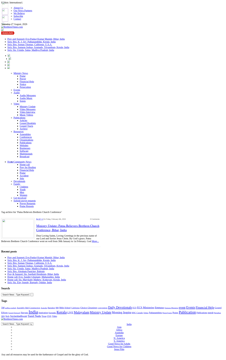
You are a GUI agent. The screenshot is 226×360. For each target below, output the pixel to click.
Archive (24, 128)
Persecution (25, 87)
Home (10, 161)
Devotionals (19, 181)
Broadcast (24, 156)
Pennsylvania (167, 313)
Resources (19, 131)
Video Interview (27, 112)
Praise (23, 76)
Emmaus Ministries (171, 308)
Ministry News (21, 73)
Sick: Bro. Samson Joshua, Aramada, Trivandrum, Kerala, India (38, 47)
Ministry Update (28, 106)
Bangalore (51, 308)
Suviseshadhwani (18, 316)
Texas (44, 316)
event (182, 307)
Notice (23, 84)
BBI (57, 308)
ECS (135, 308)
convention (102, 308)
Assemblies (25, 134)
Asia (119, 327)
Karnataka (52, 313)
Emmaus (159, 307)
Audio (17, 92)
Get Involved (20, 198)
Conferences (26, 137)
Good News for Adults (119, 343)
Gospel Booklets (28, 123)
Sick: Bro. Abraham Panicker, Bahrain (26, 271)
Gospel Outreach (14, 313)
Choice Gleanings (88, 307)
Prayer (23, 78)
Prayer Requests (27, 203)
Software (24, 151)
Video (16, 103)
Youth (23, 189)
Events (17, 90)
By (37, 219)
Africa (119, 330)
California (75, 308)
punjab (211, 313)
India (33, 311)
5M (2, 307)
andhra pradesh (10, 308)
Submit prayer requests (25, 200)
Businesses (25, 148)
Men (22, 192)
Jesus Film (119, 349)
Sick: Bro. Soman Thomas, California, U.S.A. (29, 44)
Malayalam (81, 312)
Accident (24, 175)
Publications (19, 117)
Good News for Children (119, 346)
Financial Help (27, 81)
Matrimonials (26, 153)
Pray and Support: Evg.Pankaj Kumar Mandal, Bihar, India (36, 39)
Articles (23, 120)
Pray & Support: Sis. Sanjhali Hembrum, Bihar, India (33, 274)
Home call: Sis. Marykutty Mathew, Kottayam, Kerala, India (36, 279)
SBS (3, 316)
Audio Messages (28, 95)
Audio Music (26, 98)
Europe (119, 335)
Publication (187, 312)
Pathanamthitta (155, 313)
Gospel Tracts (26, 126)
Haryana (24, 313)
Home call (25, 164)
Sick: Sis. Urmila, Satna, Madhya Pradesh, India (30, 50)
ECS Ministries (145, 307)
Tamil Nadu (34, 316)
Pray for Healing (28, 167)
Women (23, 195)
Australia (44, 308)
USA (49, 316)
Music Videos (26, 115)
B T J (41, 219)
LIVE (70, 312)
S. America (119, 341)
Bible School (65, 308)
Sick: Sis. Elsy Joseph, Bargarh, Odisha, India (29, 282)
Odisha (145, 313)
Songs (23, 101)
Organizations (26, 140)
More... (95, 241)
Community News (22, 161)
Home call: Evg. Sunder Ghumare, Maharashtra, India (33, 277)
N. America (119, 338)
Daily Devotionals (120, 307)
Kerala (62, 312)
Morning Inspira (121, 312)
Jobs (22, 178)
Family (17, 184)
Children (24, 186)
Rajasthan (217, 313)
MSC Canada (137, 313)
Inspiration (43, 312)
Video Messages (28, 109)
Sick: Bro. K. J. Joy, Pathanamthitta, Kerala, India (31, 41)
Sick (7, 316)
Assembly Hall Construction (28, 308)
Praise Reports (27, 206)
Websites (24, 145)
